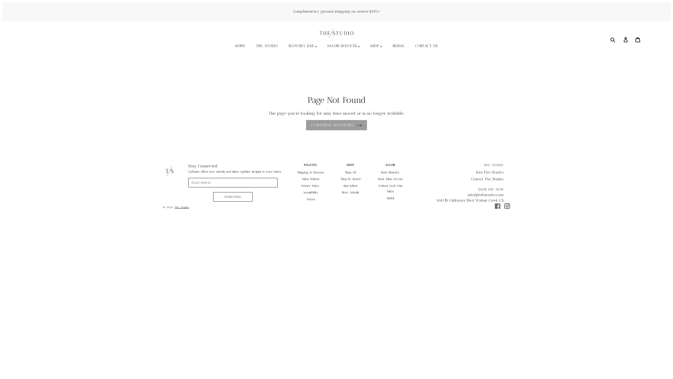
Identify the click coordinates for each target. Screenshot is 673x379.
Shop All (350, 172)
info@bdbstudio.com (485, 195)
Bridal (390, 198)
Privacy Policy (310, 186)
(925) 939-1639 (491, 189)
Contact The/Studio (487, 179)
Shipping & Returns (310, 172)
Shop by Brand (350, 179)
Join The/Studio (490, 172)
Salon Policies (310, 179)
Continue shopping (332, 125)
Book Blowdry (390, 172)
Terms (311, 199)
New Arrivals (350, 192)
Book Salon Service (390, 179)
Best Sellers (351, 186)
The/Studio (182, 207)
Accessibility (310, 192)
